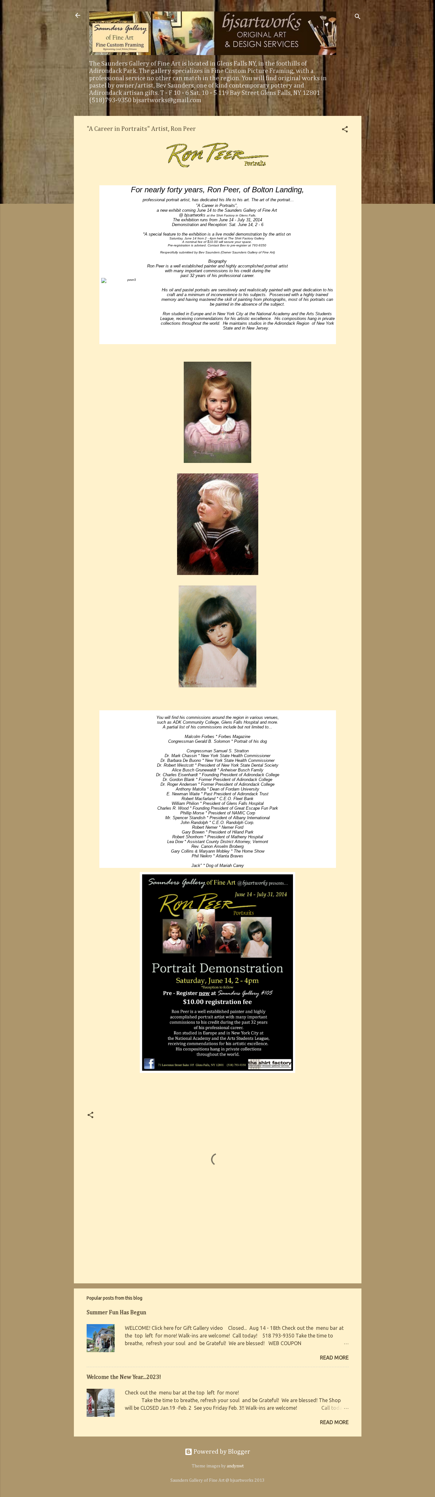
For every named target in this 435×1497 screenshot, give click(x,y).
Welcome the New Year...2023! (124, 1377)
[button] (345, 130)
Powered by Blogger (221, 1452)
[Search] (357, 17)
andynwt (235, 1466)
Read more (334, 1357)
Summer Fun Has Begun (116, 1313)
